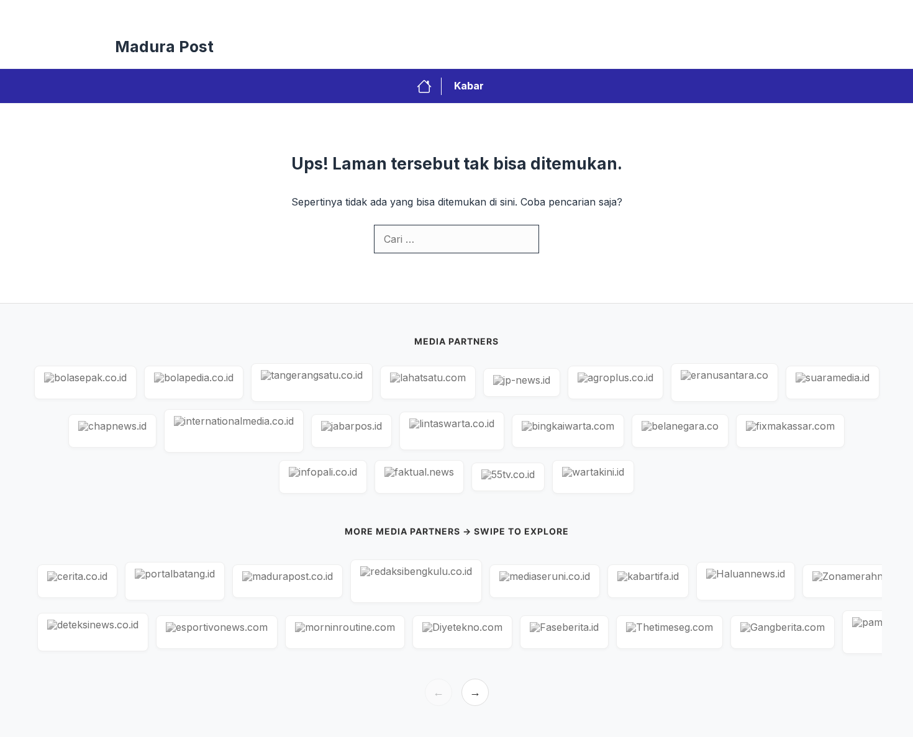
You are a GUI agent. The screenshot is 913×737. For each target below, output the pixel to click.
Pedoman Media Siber (600, 12)
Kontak (520, 12)
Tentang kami (759, 12)
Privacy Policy (400, 12)
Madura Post (164, 46)
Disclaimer (688, 12)
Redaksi (467, 12)
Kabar (469, 85)
